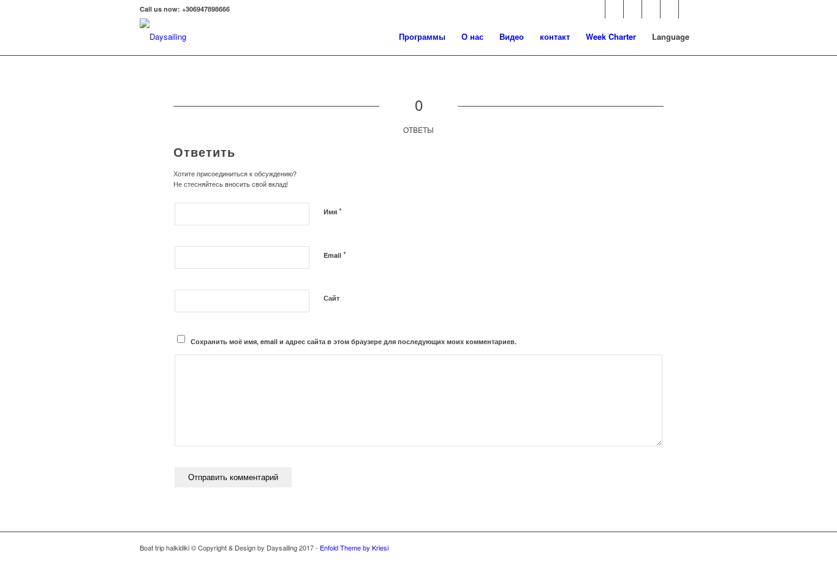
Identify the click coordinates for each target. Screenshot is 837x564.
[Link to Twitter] (614, 9)
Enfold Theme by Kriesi (354, 547)
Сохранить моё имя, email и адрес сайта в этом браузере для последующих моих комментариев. (354, 341)
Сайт (331, 298)
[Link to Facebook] (596, 9)
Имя (333, 211)
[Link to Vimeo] (633, 9)
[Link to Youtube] (651, 9)
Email (335, 254)
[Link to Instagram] (688, 9)
